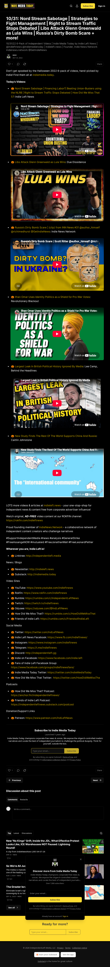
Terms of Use (68, 906)
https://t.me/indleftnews (42, 647)
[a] (93, 846)
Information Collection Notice (54, 908)
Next (95, 780)
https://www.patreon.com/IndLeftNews (49, 717)
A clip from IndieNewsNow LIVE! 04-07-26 (25, 851)
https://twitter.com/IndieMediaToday (69, 672)
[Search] (71, 6)
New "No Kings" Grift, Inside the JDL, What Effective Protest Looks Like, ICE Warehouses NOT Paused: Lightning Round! (42, 844)
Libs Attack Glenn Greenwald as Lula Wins (40, 162)
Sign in (101, 6)
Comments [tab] (12, 799)
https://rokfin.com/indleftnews (24, 520)
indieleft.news (52, 505)
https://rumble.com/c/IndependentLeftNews (52, 598)
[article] (55, 849)
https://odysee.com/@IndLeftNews (46, 608)
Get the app (68, 954)
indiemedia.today (43, 74)
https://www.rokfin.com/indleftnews (45, 592)
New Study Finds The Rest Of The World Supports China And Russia (55, 436)
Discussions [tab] (27, 833)
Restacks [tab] (24, 799)
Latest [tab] (16, 833)
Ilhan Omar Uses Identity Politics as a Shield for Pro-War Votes (52, 297)
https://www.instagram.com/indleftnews (52, 642)
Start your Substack (48, 954)
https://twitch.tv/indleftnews (41, 603)
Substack (42, 961)
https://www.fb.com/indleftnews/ (67, 637)
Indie (15, 55)
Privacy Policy (75, 908)
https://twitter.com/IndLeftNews (43, 632)
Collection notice (79, 948)
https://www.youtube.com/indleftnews (49, 587)
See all (11, 907)
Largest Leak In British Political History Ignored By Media (49, 366)
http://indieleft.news (41, 569)
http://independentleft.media (43, 555)
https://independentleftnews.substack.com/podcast (42, 704)
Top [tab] (9, 833)
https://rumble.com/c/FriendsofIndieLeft (64, 618)
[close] (81, 859)
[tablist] (17, 799)
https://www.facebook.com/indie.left (60, 658)
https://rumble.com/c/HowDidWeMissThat (70, 613)
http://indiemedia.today (42, 574)
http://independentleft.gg (41, 652)
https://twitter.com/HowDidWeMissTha (76, 677)
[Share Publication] (77, 6)
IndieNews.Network (51, 527)
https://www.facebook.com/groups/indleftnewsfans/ (42, 667)
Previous (16, 780)
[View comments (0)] (18, 64)
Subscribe (88, 6)
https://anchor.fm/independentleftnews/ (35, 695)
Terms (68, 948)
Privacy (60, 948)
